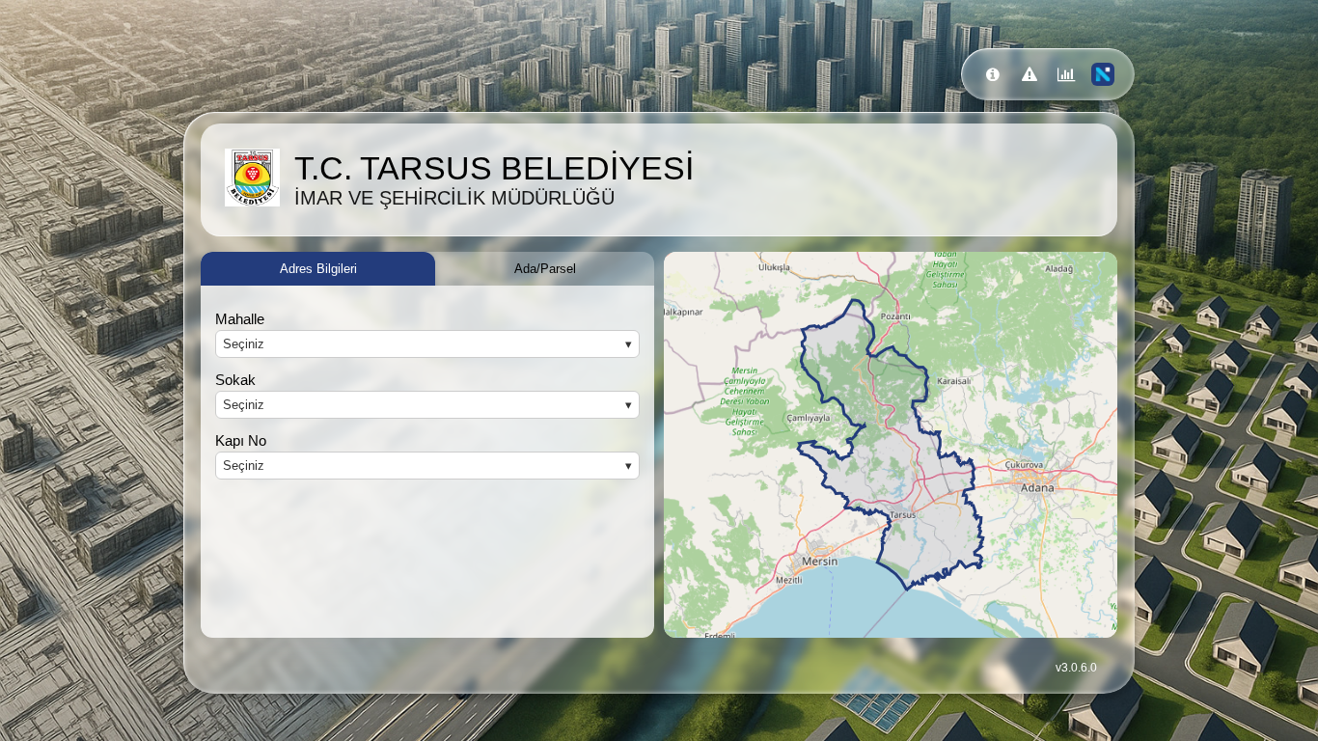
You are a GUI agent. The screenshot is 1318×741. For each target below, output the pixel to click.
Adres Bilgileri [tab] (318, 268)
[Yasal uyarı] (1029, 74)
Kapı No (240, 440)
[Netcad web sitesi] (1102, 74)
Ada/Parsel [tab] (545, 268)
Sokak (235, 379)
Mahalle (239, 319)
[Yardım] (992, 74)
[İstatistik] (1066, 74)
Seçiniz (243, 344)
